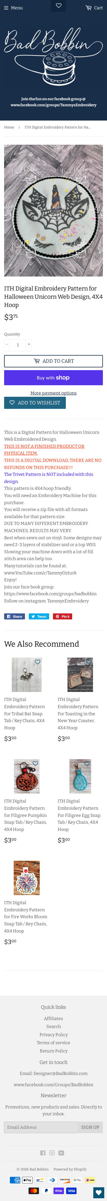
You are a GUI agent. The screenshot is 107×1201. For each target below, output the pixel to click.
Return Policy (53, 1051)
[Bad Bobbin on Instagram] (52, 1153)
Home (9, 127)
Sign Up (90, 1127)
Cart (98, 7)
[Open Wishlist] (98, 1192)
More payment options (53, 393)
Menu (17, 7)
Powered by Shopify (70, 1169)
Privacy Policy (54, 1034)
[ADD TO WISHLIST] (37, 661)
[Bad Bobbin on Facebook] (43, 1153)
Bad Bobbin (39, 1169)
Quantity (12, 334)
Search (53, 1026)
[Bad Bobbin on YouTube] (61, 1153)
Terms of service (53, 1042)
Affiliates (53, 1018)
